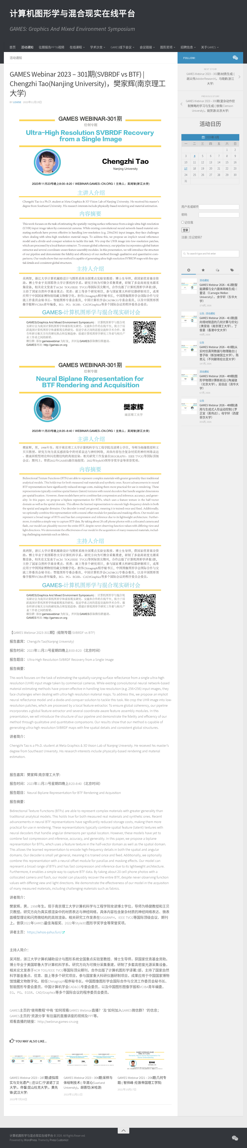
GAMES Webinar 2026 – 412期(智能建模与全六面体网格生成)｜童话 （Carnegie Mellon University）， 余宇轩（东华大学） (219, 293)
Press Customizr (59, 1140)
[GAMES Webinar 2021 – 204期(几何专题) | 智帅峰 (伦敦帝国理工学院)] (144, 1059)
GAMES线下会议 (121, 47)
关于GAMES (208, 47)
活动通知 (27, 47)
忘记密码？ (196, 237)
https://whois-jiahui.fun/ (44, 932)
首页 (12, 47)
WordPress (30, 1140)
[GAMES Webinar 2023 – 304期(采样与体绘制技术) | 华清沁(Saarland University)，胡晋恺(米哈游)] (91, 1059)
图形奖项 (166, 47)
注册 (184, 237)
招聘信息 (187, 47)
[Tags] (232, 270)
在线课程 (76, 47)
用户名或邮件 (190, 206)
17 (185, 168)
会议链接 (146, 47)
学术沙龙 (96, 47)
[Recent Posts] (188, 270)
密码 (184, 214)
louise (17, 102)
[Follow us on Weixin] (235, 57)
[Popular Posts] (203, 270)
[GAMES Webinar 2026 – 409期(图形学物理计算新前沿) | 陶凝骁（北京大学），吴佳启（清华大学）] (189, 377)
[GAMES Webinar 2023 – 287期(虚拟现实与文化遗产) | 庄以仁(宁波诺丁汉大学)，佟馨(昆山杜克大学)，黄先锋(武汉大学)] (36, 1059)
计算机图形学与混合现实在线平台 (72, 13)
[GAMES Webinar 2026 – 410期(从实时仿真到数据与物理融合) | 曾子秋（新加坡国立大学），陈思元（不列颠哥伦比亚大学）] (189, 348)
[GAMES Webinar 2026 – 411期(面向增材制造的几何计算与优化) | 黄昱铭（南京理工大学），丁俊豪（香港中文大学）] (189, 319)
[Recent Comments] (217, 270)
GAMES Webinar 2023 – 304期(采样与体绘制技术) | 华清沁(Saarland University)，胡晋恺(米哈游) (88, 1083)
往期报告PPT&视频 (51, 47)
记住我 (188, 222)
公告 (202, 313)
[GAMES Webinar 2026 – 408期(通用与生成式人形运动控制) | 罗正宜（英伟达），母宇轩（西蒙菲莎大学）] (189, 406)
